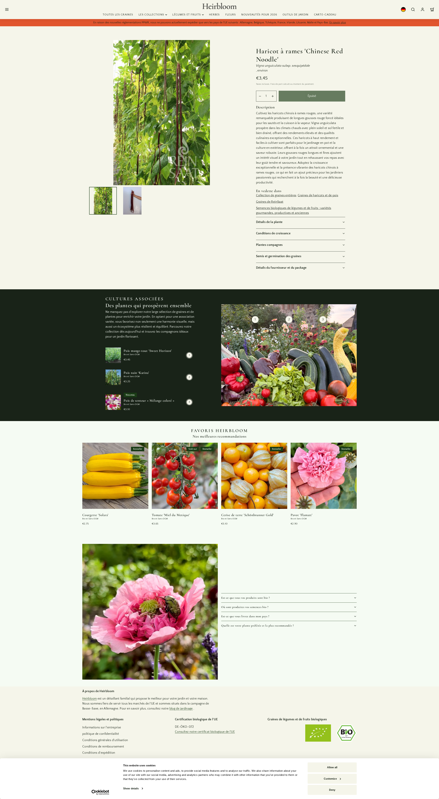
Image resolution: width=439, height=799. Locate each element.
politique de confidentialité (100, 734)
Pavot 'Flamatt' (301, 515)
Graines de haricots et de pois (318, 195)
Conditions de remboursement (103, 746)
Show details (131, 788)
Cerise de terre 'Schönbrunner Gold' (247, 515)
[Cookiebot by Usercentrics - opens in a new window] (100, 792)
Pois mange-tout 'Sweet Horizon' (148, 351)
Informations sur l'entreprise (101, 727)
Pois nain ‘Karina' (136, 373)
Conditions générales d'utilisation (105, 740)
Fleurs (230, 14)
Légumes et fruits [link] (186, 14)
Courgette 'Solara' (95, 515)
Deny (332, 789)
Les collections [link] (151, 14)
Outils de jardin (295, 14)
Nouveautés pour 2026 (259, 14)
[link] (403, 9)
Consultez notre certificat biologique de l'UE (205, 732)
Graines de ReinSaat (269, 202)
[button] (7, 9)
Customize (330, 778)
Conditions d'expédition (98, 753)
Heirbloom (89, 698)
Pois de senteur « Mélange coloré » (149, 401)
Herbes (214, 14)
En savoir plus (337, 22)
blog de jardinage (181, 708)
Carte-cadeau (325, 14)
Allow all (332, 767)
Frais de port (276, 84)
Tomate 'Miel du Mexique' (171, 515)
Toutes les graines (118, 14)
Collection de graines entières (276, 195)
